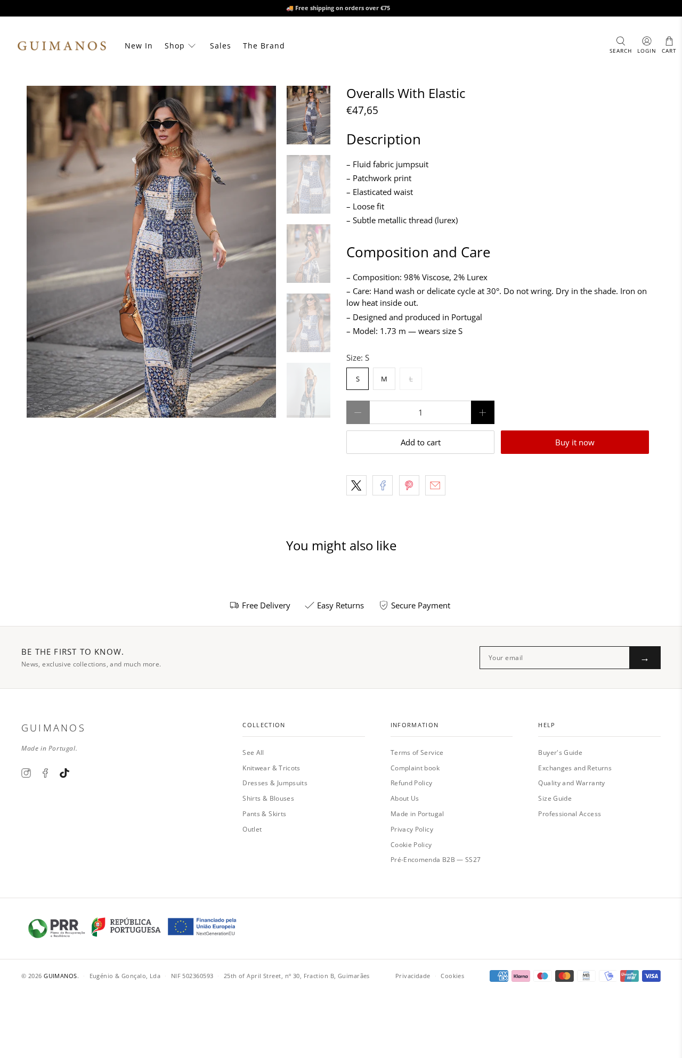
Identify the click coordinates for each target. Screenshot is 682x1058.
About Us (405, 798)
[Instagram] (26, 773)
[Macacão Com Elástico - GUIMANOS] (151, 252)
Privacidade (413, 976)
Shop (175, 45)
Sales (220, 45)
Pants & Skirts (264, 813)
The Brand (264, 45)
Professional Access (569, 813)
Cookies (452, 976)
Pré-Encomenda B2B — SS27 (436, 859)
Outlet (252, 829)
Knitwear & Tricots (271, 767)
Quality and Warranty (571, 782)
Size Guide (555, 798)
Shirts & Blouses (268, 798)
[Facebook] (45, 773)
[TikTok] (64, 773)
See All (253, 752)
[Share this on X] (356, 485)
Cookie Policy (411, 844)
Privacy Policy (412, 829)
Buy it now (575, 442)
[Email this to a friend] (435, 485)
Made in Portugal (417, 813)
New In (139, 45)
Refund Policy (412, 782)
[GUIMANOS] (61, 46)
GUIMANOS (60, 976)
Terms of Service (417, 752)
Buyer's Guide (560, 752)
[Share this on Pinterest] (409, 485)
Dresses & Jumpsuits (274, 782)
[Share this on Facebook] (382, 485)
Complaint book (415, 767)
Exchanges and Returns (575, 767)
